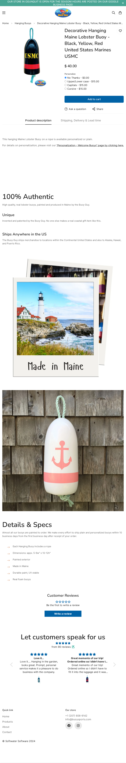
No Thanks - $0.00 (78, 77)
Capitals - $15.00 (77, 85)
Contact (7, 732)
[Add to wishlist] (120, 30)
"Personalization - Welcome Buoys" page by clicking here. (90, 145)
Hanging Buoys (23, 23)
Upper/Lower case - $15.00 (83, 81)
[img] (63, 643)
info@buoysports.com (78, 719)
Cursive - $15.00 (77, 88)
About (5, 726)
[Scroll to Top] (120, 746)
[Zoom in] (54, 34)
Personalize (70, 74)
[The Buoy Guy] (63, 12)
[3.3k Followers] (69, 725)
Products (7, 721)
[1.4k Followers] (78, 725)
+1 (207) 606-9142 (76, 715)
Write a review (63, 613)
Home (5, 23)
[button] (120, 12)
